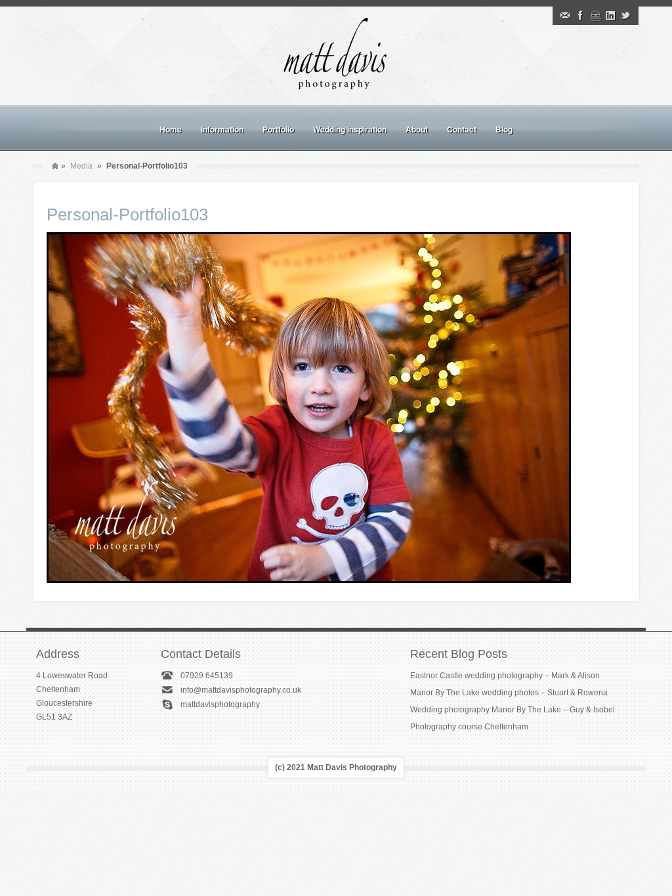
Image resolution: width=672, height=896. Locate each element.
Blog (504, 129)
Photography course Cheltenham (469, 726)
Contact (461, 129)
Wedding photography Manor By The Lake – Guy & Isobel (512, 709)
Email (565, 15)
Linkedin (610, 15)
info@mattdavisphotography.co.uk (240, 690)
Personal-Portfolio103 (127, 214)
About (417, 129)
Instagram (595, 15)
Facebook (580, 15)
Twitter (625, 15)
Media (81, 166)
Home (170, 129)
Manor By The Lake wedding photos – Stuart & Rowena (509, 692)
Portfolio (278, 129)
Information (222, 129)
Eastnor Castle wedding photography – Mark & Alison (505, 675)
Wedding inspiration (350, 129)
